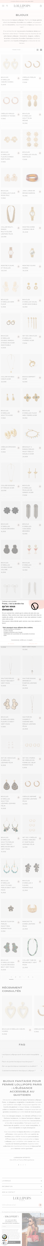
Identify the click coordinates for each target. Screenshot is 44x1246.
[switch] (4, 1243)
